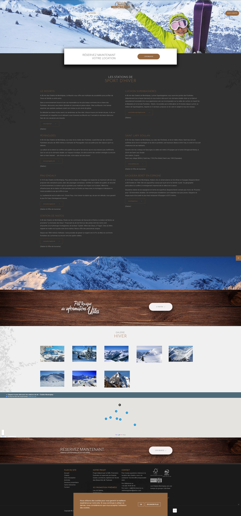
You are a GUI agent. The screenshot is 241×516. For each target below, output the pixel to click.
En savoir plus (153, 504)
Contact (67, 487)
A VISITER (160, 307)
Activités (67, 480)
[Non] (239, 504)
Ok (141, 504)
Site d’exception (69, 478)
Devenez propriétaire (71, 482)
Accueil (66, 473)
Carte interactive (70, 485)
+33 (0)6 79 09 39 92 (128, 486)
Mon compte (232, 13)
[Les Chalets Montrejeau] (120, 5)
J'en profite (148, 56)
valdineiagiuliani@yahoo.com (131, 490)
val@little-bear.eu (135, 488)
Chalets (66, 475)
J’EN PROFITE (160, 450)
